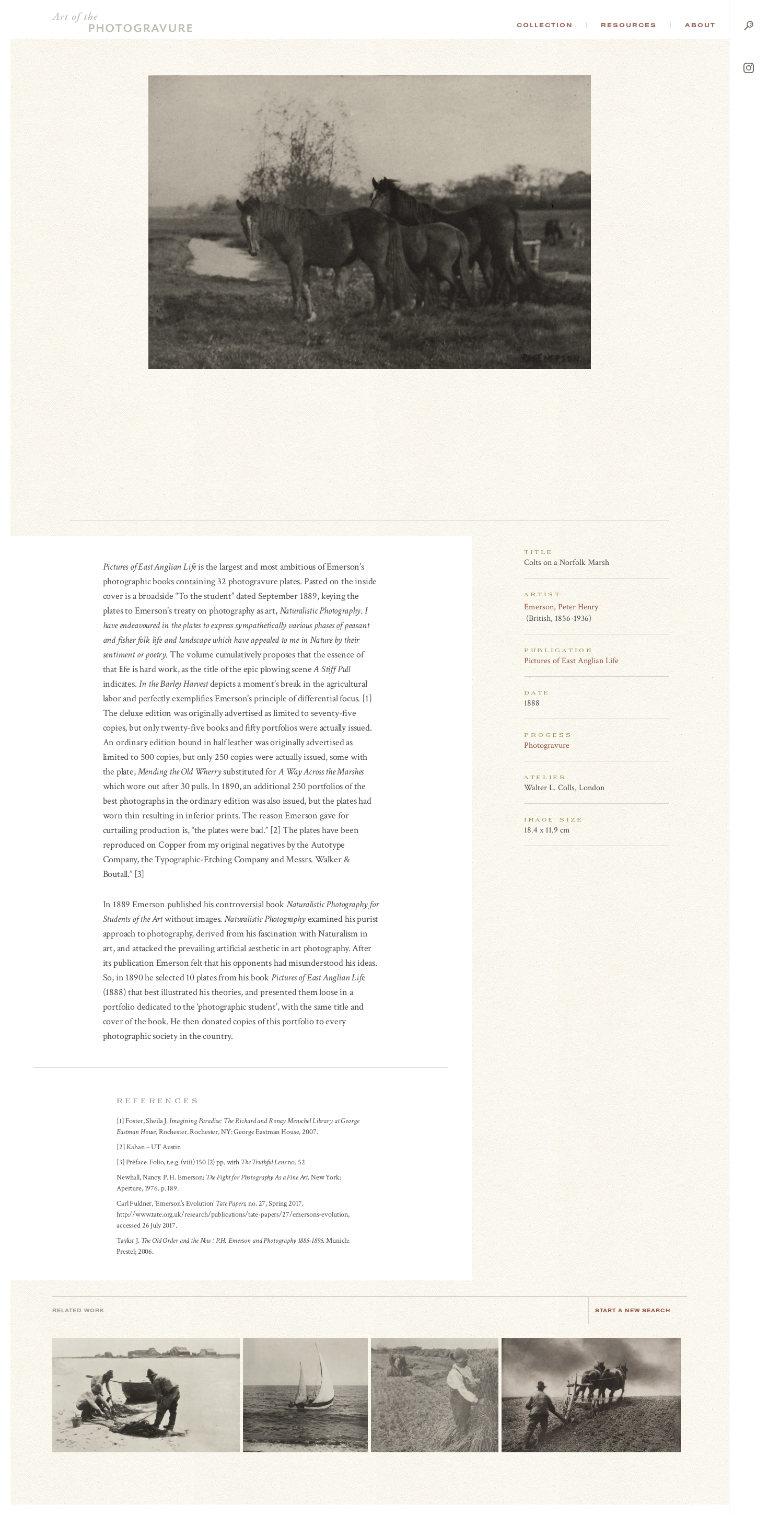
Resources (629, 25)
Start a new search (632, 1310)
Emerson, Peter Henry (561, 607)
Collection (545, 25)
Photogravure (546, 745)
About (700, 25)
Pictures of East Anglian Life (571, 660)
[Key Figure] (663, 607)
